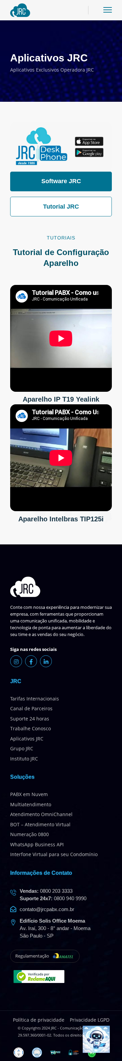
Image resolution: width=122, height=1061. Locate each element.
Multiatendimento (30, 804)
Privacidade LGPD (89, 1020)
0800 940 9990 (70, 898)
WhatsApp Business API (37, 844)
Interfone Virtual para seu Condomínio (54, 854)
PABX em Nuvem (29, 794)
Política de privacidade (38, 1020)
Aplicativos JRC (26, 738)
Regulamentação (32, 956)
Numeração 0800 (29, 834)
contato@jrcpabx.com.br (47, 909)
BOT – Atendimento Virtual (40, 824)
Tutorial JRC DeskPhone (61, 209)
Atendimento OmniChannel (41, 814)
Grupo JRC (21, 748)
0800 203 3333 (56, 891)
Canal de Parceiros (31, 708)
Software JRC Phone (61, 184)
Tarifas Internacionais (34, 698)
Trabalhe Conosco (30, 728)
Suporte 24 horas (29, 718)
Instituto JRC (24, 758)
